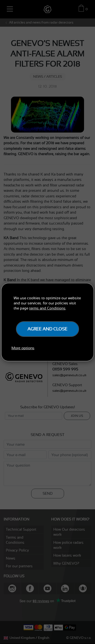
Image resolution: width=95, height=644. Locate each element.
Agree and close (47, 328)
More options (22, 348)
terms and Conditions (47, 308)
